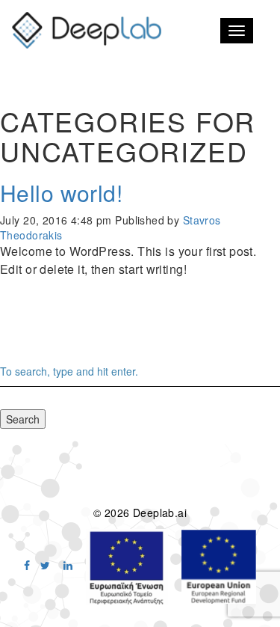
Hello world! (61, 193)
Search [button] (23, 419)
